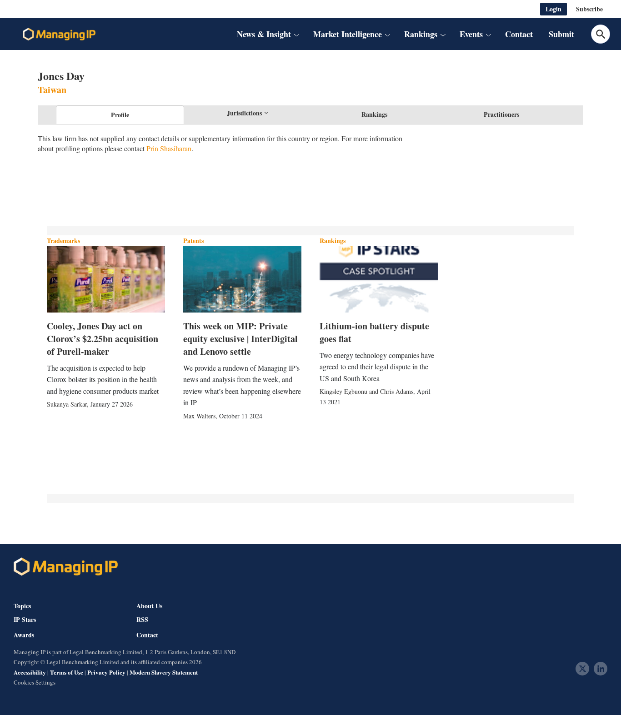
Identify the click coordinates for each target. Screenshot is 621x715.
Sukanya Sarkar (67, 404)
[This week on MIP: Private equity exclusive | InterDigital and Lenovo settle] (242, 279)
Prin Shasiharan (168, 148)
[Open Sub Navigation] (296, 34)
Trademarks (63, 240)
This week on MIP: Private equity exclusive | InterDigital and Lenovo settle (240, 338)
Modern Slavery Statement (164, 672)
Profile (120, 114)
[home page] (59, 34)
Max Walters (199, 416)
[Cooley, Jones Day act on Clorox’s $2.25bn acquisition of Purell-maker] (106, 279)
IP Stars (25, 619)
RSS (142, 619)
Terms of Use (66, 672)
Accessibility (30, 672)
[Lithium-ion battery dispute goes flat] (379, 279)
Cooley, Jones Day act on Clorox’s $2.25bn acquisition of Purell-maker (102, 338)
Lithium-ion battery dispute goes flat (374, 332)
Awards (24, 635)
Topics (22, 606)
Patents (193, 240)
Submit (561, 34)
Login (553, 9)
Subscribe (589, 9)
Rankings (374, 114)
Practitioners (501, 114)
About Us (149, 606)
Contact (519, 34)
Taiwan (52, 89)
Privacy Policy (106, 672)
